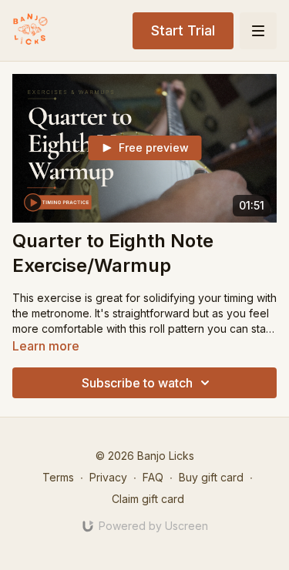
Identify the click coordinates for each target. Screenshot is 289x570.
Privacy (108, 477)
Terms (58, 477)
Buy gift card (211, 477)
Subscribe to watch (137, 383)
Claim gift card (148, 498)
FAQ (153, 477)
